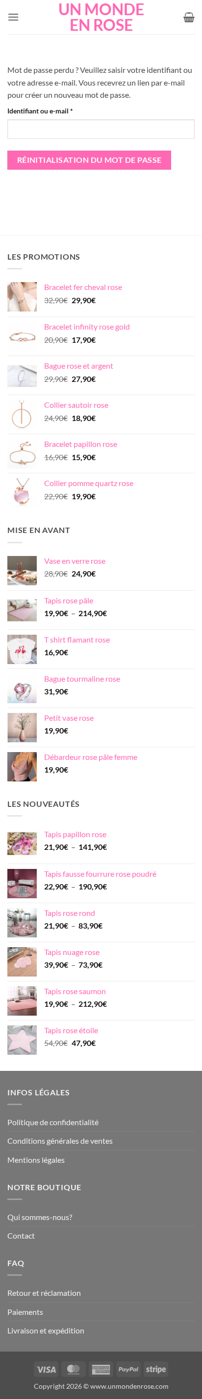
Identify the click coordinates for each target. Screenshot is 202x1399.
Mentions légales (36, 1159)
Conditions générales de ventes (60, 1140)
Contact (21, 1235)
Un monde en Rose (101, 17)
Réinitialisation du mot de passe (89, 159)
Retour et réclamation (44, 1292)
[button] (13, 17)
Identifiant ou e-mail (57, 110)
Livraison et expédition (45, 1330)
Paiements (25, 1311)
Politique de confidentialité (53, 1122)
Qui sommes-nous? (39, 1216)
